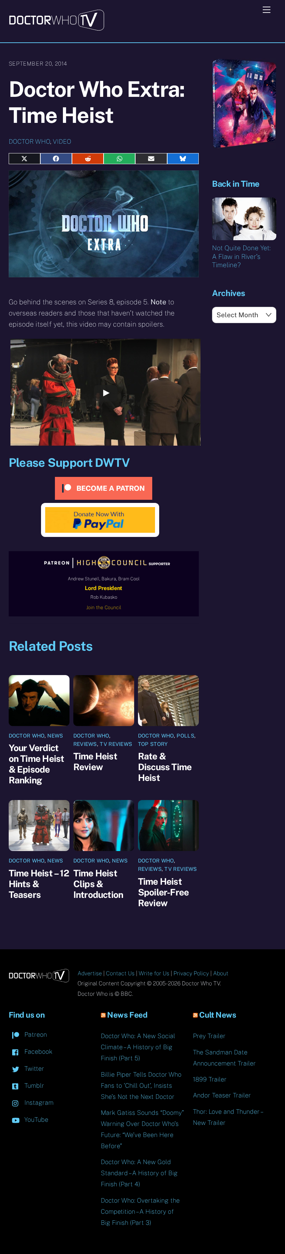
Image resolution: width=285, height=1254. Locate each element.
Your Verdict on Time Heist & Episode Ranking (36, 763)
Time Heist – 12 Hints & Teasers (39, 884)
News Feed (127, 1014)
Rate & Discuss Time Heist (165, 767)
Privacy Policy (191, 973)
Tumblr (33, 1085)
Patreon (35, 1034)
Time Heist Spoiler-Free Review (163, 892)
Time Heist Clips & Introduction (98, 884)
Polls (185, 736)
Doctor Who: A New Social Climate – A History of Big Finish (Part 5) (138, 1047)
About (220, 973)
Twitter (33, 1068)
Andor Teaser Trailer (222, 1095)
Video (62, 141)
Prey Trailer (209, 1036)
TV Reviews (116, 744)
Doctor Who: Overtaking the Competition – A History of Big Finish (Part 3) (140, 1211)
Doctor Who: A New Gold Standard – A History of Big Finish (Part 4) (139, 1173)
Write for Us (154, 973)
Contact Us (120, 973)
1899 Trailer (210, 1079)
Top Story (153, 744)
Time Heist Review (95, 761)
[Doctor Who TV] (56, 28)
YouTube (35, 1119)
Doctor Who (29, 141)
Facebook (37, 1051)
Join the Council (103, 607)
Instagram (38, 1102)
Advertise (90, 973)
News (55, 736)
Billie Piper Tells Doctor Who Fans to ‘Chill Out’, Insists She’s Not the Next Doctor (141, 1085)
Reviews (85, 744)
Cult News (217, 1014)
